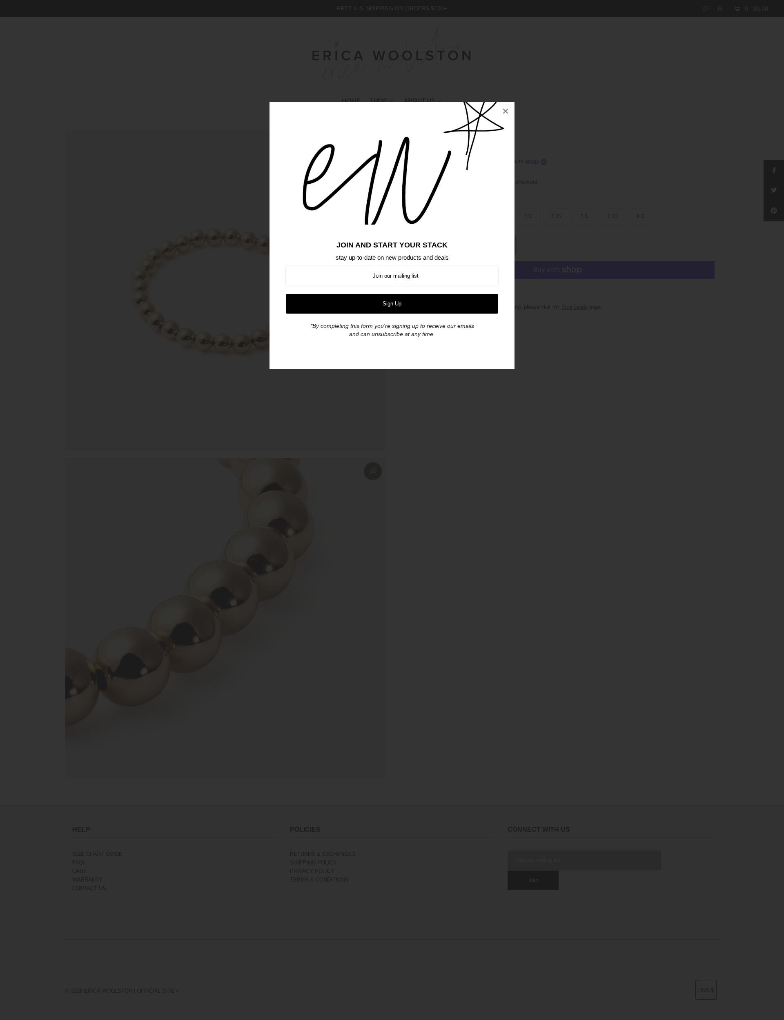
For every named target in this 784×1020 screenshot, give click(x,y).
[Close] (505, 111)
